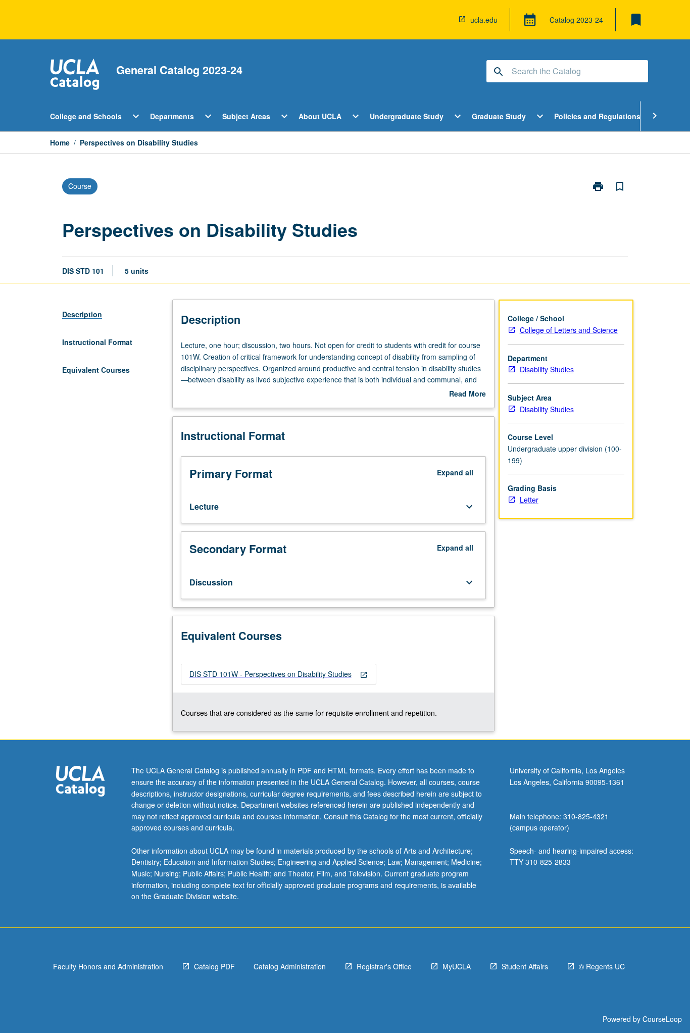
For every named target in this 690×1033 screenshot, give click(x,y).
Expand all (455, 472)
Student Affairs (525, 966)
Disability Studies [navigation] (547, 369)
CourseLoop (662, 1019)
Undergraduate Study (406, 116)
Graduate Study (499, 116)
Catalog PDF (214, 966)
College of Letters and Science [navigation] (569, 330)
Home (60, 142)
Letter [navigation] (529, 500)
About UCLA (320, 116)
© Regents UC (602, 966)
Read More (467, 394)
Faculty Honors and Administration (108, 966)
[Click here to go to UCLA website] (80, 782)
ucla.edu (484, 20)
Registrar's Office (384, 966)
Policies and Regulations (597, 116)
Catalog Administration (290, 966)
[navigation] (278, 674)
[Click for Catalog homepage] (75, 75)
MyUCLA (456, 966)
